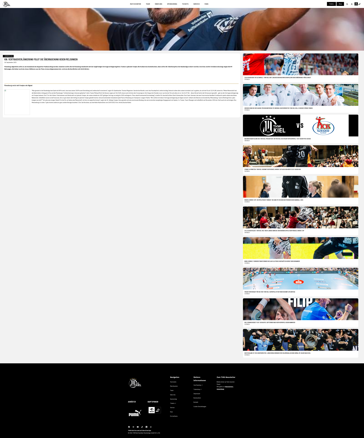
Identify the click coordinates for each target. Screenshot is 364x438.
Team (148, 4)
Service (196, 4)
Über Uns (158, 4)
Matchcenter (135, 4)
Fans (206, 4)
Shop (340, 4)
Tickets (185, 4)
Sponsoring (172, 4)
